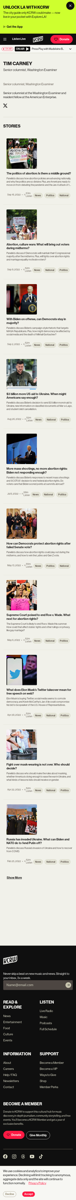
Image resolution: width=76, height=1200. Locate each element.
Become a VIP (48, 1068)
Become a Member (52, 1062)
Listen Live (19, 39)
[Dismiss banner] (70, 6)
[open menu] (6, 39)
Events (7, 1040)
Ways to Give (48, 1075)
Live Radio (46, 1011)
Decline (9, 1194)
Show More (14, 877)
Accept (28, 1194)
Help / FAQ (10, 1075)
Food (6, 1028)
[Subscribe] (68, 985)
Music (43, 1017)
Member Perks (49, 1087)
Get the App (15, 27)
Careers (8, 1068)
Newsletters (11, 1081)
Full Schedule (48, 1029)
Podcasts (46, 1023)
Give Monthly (38, 1135)
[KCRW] (10, 963)
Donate (64, 39)
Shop (43, 1081)
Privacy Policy (37, 1183)
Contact (8, 1087)
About (7, 1062)
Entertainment (12, 1022)
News (7, 1016)
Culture (8, 1034)
